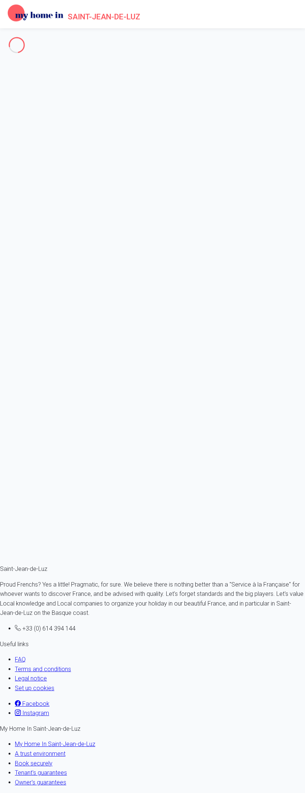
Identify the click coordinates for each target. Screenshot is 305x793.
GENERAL (27, 87)
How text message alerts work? (41, 468)
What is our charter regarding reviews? (50, 378)
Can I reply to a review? (30, 347)
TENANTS (28, 106)
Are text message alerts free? (38, 528)
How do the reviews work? (34, 277)
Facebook (35, 703)
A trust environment (40, 753)
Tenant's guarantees (41, 772)
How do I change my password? (42, 147)
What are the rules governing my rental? (51, 418)
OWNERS (27, 96)
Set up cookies (34, 688)
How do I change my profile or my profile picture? (65, 227)
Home (23, 121)
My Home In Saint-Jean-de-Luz (55, 744)
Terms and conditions (43, 669)
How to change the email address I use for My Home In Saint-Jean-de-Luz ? (98, 187)
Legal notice (31, 678)
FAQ (20, 659)
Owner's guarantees (40, 782)
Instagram (35, 713)
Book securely (33, 763)
